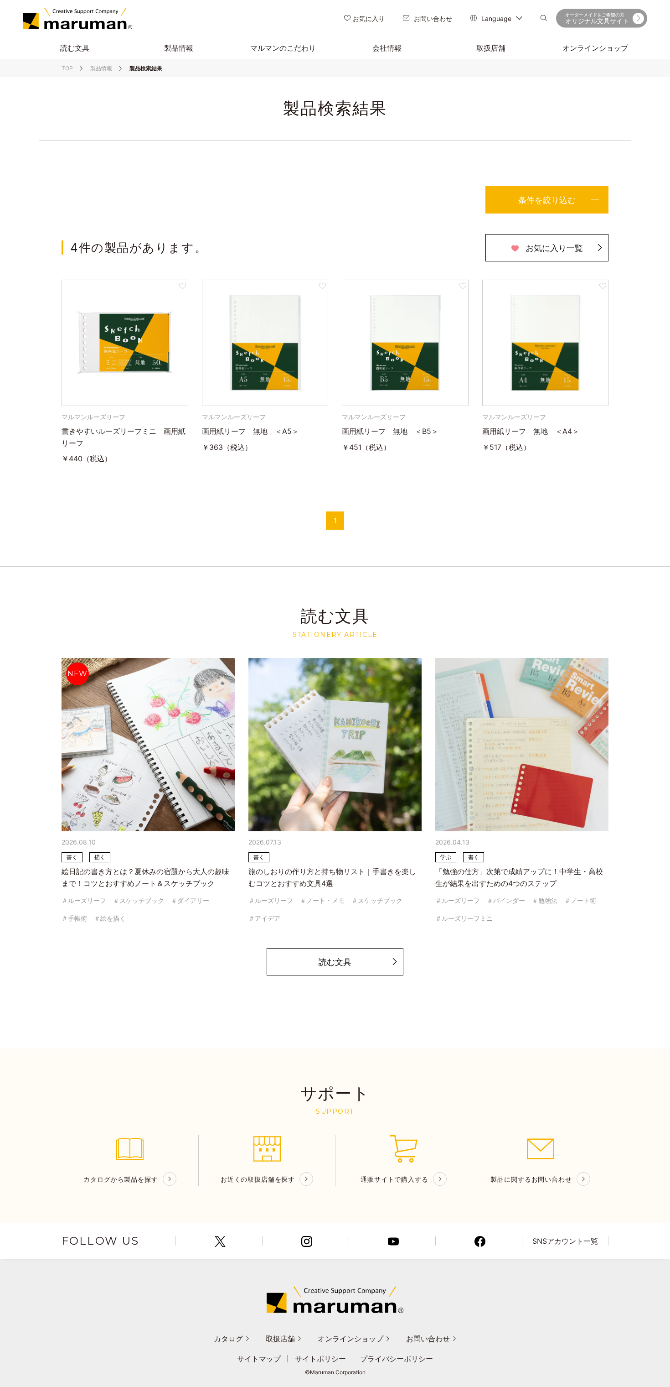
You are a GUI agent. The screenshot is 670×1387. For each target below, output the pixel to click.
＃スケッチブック (138, 900)
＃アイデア (264, 918)
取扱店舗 (280, 1338)
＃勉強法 (544, 900)
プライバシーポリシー (396, 1358)
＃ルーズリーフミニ (464, 918)
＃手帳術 (74, 918)
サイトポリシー (320, 1358)
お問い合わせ (433, 18)
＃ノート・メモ (322, 900)
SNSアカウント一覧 (565, 1241)
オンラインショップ (350, 1338)
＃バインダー (506, 900)
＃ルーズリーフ (84, 900)
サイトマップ (259, 1358)
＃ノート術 (580, 900)
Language (496, 18)
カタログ (228, 1338)
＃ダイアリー (190, 900)
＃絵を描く (110, 918)
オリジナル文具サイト (597, 18)
